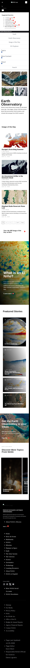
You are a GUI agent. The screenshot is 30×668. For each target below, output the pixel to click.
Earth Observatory (14, 38)
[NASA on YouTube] (13, 584)
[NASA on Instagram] (7, 584)
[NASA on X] (10, 584)
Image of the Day (14, 42)
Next (22, 222)
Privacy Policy (23, 433)
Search (14, 67)
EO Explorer (14, 46)
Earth (14, 34)
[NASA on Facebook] (4, 584)
